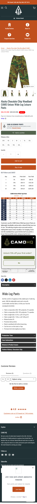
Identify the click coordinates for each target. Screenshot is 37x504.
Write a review (18, 388)
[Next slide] (35, 93)
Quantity (3, 150)
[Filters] (8, 379)
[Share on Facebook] (2, 280)
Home (2, 48)
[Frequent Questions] (9, 36)
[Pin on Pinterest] (13, 280)
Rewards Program (16, 128)
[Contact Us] (28, 36)
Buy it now (18, 167)
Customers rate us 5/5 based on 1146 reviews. (18, 413)
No (19, 263)
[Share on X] (6, 280)
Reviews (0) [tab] (9, 373)
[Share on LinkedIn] (9, 280)
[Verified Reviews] (9, 26)
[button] (4, 93)
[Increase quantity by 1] (18, 154)
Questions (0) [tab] (27, 373)
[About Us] (28, 26)
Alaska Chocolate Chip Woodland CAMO (18, 48)
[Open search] (3, 379)
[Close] (33, 237)
